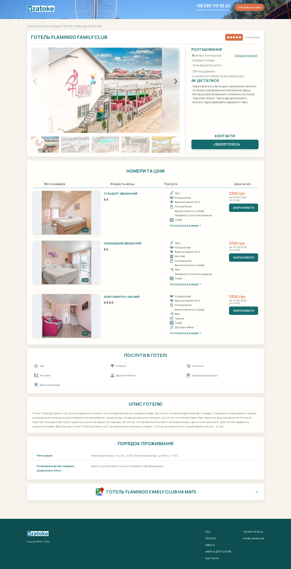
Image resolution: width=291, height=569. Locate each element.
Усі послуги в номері (184, 225)
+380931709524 (226, 144)
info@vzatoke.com (253, 538)
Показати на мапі (246, 55)
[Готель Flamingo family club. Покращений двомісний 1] (66, 262)
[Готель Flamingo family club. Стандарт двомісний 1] (66, 213)
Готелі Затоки (36, 26)
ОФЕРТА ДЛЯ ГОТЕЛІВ (218, 551)
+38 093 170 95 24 (213, 6)
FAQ (207, 531)
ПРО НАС (210, 538)
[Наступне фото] (85, 212)
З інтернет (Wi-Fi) (60, 26)
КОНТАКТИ (212, 558)
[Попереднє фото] (48, 212)
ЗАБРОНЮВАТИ (243, 208)
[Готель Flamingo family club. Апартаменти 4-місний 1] (66, 316)
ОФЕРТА (210, 545)
